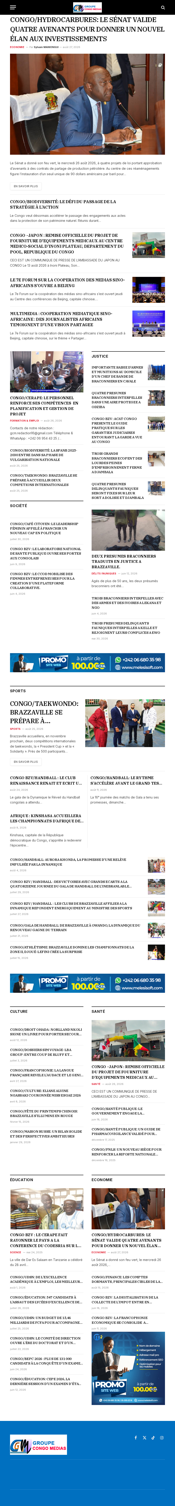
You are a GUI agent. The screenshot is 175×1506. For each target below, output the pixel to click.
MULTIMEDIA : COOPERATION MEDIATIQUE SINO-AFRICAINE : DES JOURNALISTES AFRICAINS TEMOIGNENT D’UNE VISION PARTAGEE (61, 319)
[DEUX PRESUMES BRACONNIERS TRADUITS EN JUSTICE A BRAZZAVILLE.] (128, 530)
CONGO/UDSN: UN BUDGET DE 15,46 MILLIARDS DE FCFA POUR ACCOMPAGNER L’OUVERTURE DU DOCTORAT (46, 1320)
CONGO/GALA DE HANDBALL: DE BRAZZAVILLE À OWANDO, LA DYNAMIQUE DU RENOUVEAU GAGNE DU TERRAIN (75, 927)
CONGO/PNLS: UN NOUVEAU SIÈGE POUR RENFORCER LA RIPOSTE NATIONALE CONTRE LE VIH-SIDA (127, 1152)
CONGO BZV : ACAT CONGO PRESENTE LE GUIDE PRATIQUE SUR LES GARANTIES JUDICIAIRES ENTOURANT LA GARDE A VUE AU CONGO (117, 430)
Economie (17, 47)
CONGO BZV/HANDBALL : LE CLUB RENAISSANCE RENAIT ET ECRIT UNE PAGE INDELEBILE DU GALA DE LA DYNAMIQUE (47, 780)
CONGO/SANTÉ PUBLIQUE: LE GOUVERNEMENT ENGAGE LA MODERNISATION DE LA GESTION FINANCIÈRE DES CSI (120, 1111)
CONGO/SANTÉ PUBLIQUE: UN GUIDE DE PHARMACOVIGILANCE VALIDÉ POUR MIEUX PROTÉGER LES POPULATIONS (126, 1131)
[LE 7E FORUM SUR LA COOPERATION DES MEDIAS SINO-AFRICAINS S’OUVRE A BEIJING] (148, 290)
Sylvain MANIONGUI (46, 47)
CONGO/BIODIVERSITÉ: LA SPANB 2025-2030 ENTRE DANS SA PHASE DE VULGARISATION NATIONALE (43, 455)
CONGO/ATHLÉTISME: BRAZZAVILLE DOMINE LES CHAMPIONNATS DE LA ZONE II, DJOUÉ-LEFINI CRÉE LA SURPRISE (72, 949)
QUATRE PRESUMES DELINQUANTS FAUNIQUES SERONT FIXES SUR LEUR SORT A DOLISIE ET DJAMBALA (118, 491)
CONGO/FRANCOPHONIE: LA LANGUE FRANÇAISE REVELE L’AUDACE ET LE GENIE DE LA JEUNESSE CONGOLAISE (46, 1072)
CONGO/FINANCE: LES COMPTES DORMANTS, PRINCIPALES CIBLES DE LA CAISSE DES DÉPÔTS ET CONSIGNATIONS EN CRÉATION (127, 1279)
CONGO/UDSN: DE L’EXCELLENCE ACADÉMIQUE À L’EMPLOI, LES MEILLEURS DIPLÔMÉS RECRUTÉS (46, 1279)
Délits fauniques (104, 573)
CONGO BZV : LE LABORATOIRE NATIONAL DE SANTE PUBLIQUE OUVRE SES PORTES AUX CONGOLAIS (45, 553)
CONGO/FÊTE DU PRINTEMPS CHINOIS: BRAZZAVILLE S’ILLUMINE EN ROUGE (44, 1113)
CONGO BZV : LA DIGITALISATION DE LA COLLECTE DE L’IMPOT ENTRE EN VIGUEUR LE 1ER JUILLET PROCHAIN (125, 1299)
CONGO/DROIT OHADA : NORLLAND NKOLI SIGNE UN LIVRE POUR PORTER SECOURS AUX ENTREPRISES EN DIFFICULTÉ (46, 1032)
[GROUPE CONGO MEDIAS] (87, 7)
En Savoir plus (26, 186)
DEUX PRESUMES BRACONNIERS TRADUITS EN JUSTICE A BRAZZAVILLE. (124, 562)
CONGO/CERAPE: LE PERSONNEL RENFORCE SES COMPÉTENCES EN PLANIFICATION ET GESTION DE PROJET (44, 406)
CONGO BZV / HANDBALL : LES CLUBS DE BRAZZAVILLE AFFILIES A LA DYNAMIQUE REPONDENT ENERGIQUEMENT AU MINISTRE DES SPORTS (71, 905)
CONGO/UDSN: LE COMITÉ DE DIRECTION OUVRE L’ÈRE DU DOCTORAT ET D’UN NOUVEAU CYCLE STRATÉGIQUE (45, 1340)
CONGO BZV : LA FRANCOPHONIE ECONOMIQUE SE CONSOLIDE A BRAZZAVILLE (119, 1320)
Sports (15, 728)
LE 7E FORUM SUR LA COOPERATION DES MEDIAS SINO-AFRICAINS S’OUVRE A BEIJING (67, 282)
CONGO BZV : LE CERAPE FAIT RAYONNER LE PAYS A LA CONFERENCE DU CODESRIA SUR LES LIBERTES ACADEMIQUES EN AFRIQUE (46, 1240)
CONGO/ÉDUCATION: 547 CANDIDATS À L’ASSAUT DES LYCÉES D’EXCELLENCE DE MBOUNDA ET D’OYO (45, 1299)
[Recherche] (162, 7)
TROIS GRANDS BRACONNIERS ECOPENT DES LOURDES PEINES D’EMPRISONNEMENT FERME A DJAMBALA (117, 462)
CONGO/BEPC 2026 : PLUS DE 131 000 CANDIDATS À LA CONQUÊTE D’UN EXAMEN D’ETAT (46, 1361)
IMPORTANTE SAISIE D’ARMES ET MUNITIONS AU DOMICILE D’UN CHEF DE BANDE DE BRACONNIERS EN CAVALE (117, 374)
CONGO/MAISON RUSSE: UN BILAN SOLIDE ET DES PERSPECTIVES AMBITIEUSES (46, 1133)
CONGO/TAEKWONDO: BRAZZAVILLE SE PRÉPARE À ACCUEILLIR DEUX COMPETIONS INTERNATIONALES (43, 480)
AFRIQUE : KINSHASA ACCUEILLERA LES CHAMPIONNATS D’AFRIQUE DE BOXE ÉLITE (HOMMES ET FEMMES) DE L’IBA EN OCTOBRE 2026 (45, 818)
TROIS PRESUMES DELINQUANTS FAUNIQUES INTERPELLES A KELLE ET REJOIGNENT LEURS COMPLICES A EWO (126, 628)
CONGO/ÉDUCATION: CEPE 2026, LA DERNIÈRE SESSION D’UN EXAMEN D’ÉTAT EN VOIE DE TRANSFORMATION (45, 1381)
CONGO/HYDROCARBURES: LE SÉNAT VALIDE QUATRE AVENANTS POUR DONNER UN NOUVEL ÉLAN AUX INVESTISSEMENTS (87, 29)
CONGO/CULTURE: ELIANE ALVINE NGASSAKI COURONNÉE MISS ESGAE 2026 (45, 1093)
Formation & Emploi (24, 420)
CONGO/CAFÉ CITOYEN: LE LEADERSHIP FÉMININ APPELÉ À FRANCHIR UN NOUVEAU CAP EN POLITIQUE (44, 528)
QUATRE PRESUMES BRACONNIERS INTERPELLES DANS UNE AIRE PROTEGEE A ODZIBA (117, 400)
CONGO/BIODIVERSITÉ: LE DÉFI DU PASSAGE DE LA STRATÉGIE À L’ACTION (63, 204)
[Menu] (13, 7)
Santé (96, 1084)
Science (15, 1252)
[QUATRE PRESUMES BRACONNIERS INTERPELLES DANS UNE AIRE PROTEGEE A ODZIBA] (156, 398)
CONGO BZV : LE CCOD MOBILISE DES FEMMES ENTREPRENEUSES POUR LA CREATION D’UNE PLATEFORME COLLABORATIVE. (42, 581)
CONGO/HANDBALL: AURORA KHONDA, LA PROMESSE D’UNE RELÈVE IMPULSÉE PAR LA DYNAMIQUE (68, 861)
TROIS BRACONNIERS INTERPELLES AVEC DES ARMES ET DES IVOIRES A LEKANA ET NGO (127, 603)
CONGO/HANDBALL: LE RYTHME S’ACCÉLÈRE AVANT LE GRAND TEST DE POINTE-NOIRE (126, 780)
